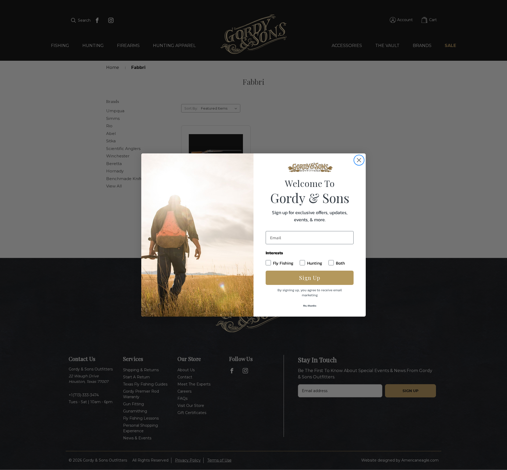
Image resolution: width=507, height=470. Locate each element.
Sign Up (309, 277)
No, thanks (309, 306)
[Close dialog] (359, 160)
